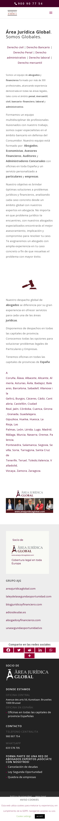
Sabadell (33, 388)
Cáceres (31, 398)
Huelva (23, 419)
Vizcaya (10, 471)
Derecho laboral (39, 57)
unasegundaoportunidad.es (24, 628)
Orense (43, 434)
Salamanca (29, 445)
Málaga (10, 434)
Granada (12, 414)
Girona (48, 409)
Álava (20, 378)
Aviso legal (40, 796)
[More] (29, 655)
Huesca (34, 419)
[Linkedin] (40, 650)
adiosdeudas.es (16, 612)
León (20, 429)
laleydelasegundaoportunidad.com (29, 596)
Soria (15, 450)
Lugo (37, 429)
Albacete (30, 378)
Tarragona (27, 450)
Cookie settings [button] (23, 816)
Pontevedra (13, 445)
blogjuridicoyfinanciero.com (24, 604)
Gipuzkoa (12, 419)
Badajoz (39, 383)
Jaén (15, 409)
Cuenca (37, 409)
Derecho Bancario (38, 47)
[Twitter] (19, 650)
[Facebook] (8, 650)
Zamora (22, 471)
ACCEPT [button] (40, 816)
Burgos (20, 398)
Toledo (32, 460)
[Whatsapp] (51, 650)
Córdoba (25, 409)
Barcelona (19, 388)
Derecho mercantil (30, 63)
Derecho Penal (22, 52)
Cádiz (41, 398)
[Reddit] (29, 650)
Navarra (32, 434)
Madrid (46, 429)
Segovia (43, 445)
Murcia (21, 434)
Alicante (42, 378)
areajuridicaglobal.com (21, 588)
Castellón (20, 404)
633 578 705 (13, 747)
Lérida (28, 429)
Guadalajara (28, 414)
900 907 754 (13, 736)
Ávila (29, 383)
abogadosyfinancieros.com (23, 620)
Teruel (22, 460)
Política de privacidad (21, 796)
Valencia (43, 460)
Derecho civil (15, 47)
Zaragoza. (34, 471)
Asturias (20, 383)
